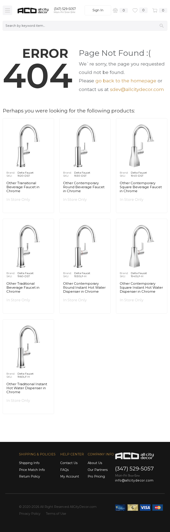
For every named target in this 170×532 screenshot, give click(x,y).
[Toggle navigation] (7, 10)
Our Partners (98, 470)
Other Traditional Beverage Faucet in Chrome (22, 288)
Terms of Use (56, 514)
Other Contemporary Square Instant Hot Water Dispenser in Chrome (141, 288)
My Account (69, 476)
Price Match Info (32, 470)
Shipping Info (29, 463)
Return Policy (29, 476)
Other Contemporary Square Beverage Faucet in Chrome (141, 187)
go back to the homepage (125, 80)
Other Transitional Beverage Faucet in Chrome (22, 187)
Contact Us (68, 463)
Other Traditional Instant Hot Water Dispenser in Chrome (26, 388)
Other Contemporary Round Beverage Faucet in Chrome (83, 187)
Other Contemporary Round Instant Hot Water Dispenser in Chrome (84, 288)
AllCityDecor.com (83, 507)
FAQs (64, 470)
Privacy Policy (30, 514)
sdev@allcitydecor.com (137, 89)
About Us (95, 463)
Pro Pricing (96, 476)
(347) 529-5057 (65, 9)
